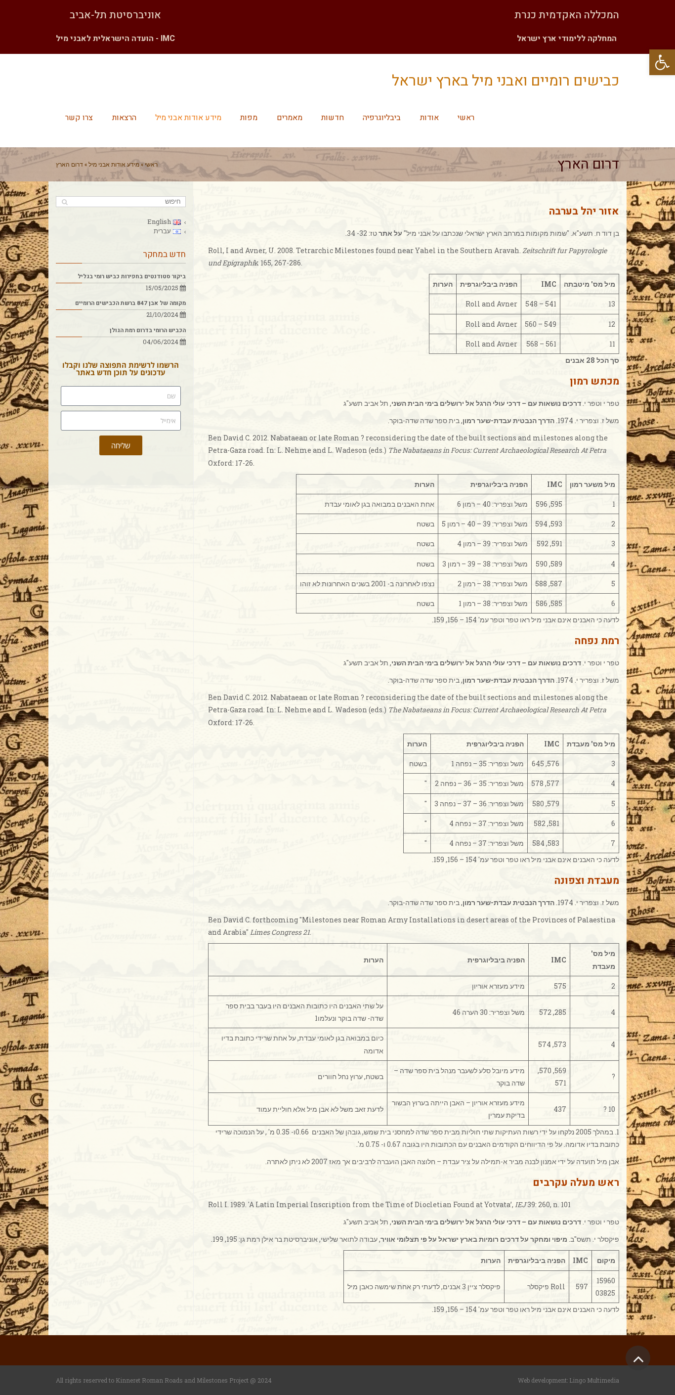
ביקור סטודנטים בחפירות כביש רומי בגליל (132, 276)
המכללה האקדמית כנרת (566, 15)
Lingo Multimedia (594, 1380)
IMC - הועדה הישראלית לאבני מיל (115, 38)
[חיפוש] (64, 202)
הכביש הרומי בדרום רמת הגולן (148, 330)
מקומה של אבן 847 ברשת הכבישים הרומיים (130, 303)
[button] (662, 62)
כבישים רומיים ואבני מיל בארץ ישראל (505, 81)
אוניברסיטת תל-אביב (115, 15)
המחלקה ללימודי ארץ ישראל (567, 38)
